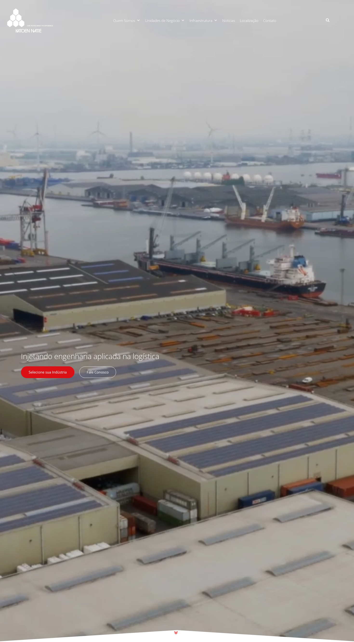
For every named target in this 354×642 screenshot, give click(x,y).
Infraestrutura (201, 20)
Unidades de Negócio (162, 20)
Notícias (228, 20)
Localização (249, 20)
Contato (269, 20)
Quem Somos (124, 20)
